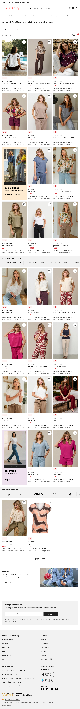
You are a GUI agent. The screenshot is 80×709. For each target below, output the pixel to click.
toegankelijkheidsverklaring (29, 702)
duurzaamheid (46, 659)
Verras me (51, 614)
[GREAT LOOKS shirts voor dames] (24, 494)
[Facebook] (47, 689)
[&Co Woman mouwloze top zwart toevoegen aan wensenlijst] (75, 325)
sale (33, 16)
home (27, 16)
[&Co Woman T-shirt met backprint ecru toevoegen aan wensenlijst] (24, 42)
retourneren (6, 655)
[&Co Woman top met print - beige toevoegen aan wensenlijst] (24, 96)
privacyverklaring (46, 619)
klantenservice (7, 640)
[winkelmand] (76, 8)
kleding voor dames (59, 16)
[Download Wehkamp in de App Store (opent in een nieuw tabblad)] (48, 676)
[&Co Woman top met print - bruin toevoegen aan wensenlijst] (50, 502)
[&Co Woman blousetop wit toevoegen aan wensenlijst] (24, 271)
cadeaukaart (45, 647)
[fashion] (59, 577)
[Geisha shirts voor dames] (69, 494)
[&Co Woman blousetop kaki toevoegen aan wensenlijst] (24, 204)
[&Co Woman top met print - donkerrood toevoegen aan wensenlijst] (50, 325)
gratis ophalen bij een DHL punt (13, 674)
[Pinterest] (56, 689)
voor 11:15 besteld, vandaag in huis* (13, 90)
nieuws (43, 640)
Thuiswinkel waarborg (12, 699)
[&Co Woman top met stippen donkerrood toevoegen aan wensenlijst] (75, 42)
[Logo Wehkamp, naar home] (12, 8)
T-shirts (15, 29)
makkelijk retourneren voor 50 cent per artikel (18, 678)
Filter (75, 35)
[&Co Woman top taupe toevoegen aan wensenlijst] (50, 96)
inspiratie (44, 651)
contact (5, 643)
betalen (5, 651)
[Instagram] (42, 689)
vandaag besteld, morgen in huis (13, 670)
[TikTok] (52, 689)
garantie (5, 659)
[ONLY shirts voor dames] (39, 494)
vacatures (44, 643)
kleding (43, 655)
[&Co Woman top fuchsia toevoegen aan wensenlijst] (24, 325)
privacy (43, 702)
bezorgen (5, 647)
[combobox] (48, 8)
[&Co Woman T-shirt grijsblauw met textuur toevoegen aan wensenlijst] (75, 96)
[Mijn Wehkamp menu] (70, 8)
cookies (50, 702)
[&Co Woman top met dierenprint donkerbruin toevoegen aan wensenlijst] (50, 42)
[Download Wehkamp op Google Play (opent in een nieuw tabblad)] (48, 682)
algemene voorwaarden (10, 702)
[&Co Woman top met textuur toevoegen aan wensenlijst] (50, 379)
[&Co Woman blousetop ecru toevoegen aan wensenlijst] (50, 271)
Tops (7, 29)
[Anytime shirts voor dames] (9, 494)
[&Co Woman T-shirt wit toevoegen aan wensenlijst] (24, 379)
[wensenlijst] (73, 8)
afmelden (71, 619)
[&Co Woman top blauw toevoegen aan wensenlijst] (50, 150)
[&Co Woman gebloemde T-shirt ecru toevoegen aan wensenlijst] (75, 204)
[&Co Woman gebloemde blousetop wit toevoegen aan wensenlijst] (75, 150)
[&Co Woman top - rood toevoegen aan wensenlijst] (75, 379)
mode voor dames (43, 16)
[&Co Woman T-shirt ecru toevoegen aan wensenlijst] (50, 204)
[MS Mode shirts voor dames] (54, 494)
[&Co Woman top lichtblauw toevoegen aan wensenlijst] (50, 433)
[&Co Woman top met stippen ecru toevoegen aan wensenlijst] (24, 502)
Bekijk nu (8, 582)
